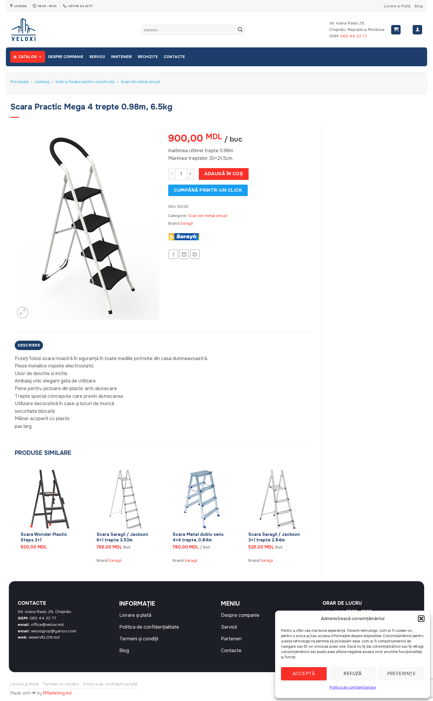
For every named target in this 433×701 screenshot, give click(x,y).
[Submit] (240, 30)
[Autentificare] (417, 30)
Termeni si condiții (61, 684)
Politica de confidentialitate (353, 687)
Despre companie (65, 56)
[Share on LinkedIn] (184, 254)
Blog (418, 6)
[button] (421, 619)
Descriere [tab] (29, 345)
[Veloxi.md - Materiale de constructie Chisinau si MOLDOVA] (29, 29)
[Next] (312, 517)
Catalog (28, 56)
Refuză (352, 674)
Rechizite (148, 56)
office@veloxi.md (47, 624)
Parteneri (121, 56)
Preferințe (401, 674)
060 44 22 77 (353, 36)
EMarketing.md (57, 693)
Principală (19, 81)
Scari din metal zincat (140, 81)
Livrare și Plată (397, 6)
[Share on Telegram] (195, 254)
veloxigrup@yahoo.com (53, 631)
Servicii (97, 56)
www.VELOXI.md (44, 637)
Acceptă (304, 674)
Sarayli (186, 223)
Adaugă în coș (223, 174)
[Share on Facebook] (173, 254)
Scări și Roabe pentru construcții (85, 81)
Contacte (174, 56)
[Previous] (15, 517)
